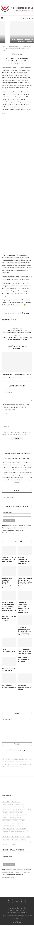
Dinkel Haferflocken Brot (8, 651)
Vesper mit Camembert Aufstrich (17, 374)
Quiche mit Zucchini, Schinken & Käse (24, 687)
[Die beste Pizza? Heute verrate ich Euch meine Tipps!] (25, 642)
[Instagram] (25, 18)
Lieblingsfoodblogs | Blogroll (17, 912)
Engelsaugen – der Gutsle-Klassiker (8, 669)
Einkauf (14, 815)
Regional (5, 831)
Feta (26, 815)
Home (3, 46)
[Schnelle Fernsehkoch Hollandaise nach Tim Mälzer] (25, 550)
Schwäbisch (15, 839)
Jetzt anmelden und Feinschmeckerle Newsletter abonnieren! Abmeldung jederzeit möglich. (16, 407)
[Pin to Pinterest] (26, 313)
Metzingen (6, 825)
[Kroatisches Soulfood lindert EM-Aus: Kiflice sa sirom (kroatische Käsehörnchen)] (25, 620)
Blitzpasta (12, 812)
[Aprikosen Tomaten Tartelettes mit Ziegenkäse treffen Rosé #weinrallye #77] (25, 571)
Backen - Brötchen (8, 804)
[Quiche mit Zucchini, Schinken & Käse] (25, 678)
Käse (21, 823)
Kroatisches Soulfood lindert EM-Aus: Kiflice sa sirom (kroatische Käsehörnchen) (24, 631)
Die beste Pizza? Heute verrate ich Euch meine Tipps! (24, 651)
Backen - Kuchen (7, 806)
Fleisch (5, 817)
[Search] (32, 18)
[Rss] (29, 18)
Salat (22, 836)
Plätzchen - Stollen (8, 828)
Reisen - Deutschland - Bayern (18, 831)
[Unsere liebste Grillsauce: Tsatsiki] (9, 678)
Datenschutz (21, 908)
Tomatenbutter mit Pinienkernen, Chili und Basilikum (9, 559)
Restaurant (6, 836)
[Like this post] (20, 313)
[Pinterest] (27, 18)
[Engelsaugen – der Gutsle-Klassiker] (9, 661)
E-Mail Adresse (7, 512)
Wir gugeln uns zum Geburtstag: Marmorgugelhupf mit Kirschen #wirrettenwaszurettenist (9, 606)
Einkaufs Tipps (27, 46)
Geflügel (12, 817)
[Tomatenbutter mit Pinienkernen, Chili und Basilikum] (9, 550)
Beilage (5, 812)
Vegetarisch (26, 841)
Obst (13, 825)
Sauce (28, 836)
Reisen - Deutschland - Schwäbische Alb (13, 833)
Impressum (12, 908)
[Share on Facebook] (22, 313)
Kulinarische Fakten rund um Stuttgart (23, 659)
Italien (22, 820)
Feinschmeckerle (14, 46)
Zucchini (13, 844)
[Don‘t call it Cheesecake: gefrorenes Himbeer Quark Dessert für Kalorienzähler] (25, 595)
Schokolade (6, 839)
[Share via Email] (28, 313)
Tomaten (18, 841)
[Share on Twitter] (24, 313)
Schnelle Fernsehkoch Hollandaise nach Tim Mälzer (24, 560)
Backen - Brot (15, 801)
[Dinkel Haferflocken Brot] (9, 642)
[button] (2, 32)
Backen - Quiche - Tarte (9, 809)
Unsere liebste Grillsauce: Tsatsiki (9, 686)
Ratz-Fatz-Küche (21, 828)
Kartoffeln (6, 823)
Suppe (11, 841)
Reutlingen (15, 836)
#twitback (6, 801)
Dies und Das (6, 815)
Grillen (15, 820)
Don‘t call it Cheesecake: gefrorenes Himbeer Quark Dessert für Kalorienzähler (23, 607)
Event (21, 815)
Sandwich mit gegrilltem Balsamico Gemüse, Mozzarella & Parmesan (7, 583)
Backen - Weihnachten (24, 809)
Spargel (5, 841)
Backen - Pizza (19, 806)
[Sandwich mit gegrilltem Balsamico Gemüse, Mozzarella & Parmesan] (9, 571)
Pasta (18, 825)
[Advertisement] (17, 700)
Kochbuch (15, 823)
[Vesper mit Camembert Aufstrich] (17, 362)
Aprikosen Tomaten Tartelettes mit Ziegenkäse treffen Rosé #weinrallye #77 (25, 582)
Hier (3, 279)
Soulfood (23, 839)
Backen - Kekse (20, 804)
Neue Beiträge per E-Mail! (17, 910)
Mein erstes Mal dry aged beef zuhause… (9, 618)
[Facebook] (21, 18)
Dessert (20, 812)
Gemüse (19, 817)
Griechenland (6, 820)
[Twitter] (23, 18)
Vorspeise (5, 844)
